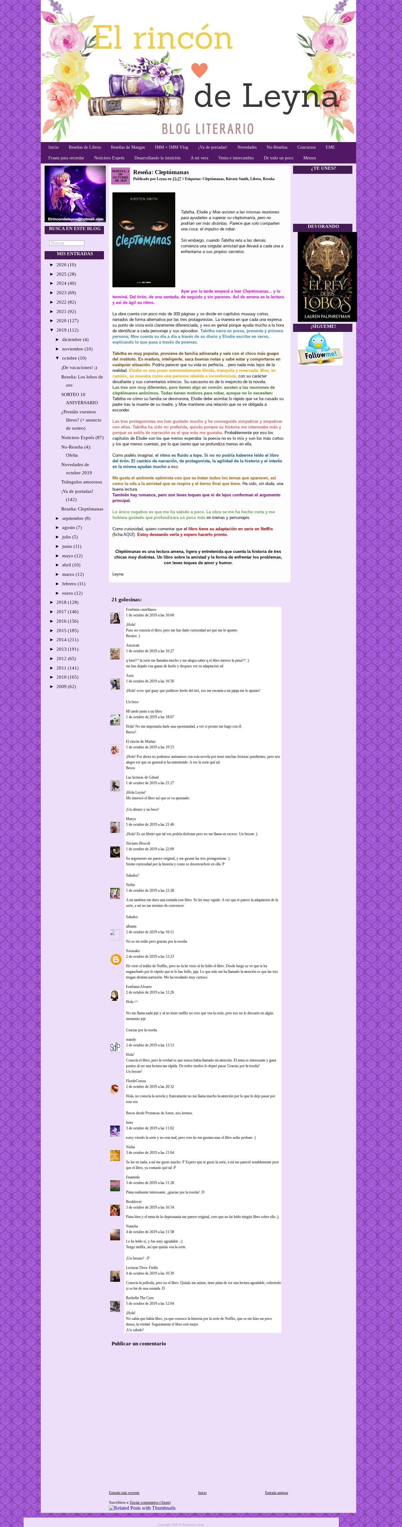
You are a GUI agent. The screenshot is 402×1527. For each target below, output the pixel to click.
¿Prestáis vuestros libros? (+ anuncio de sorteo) (81, 420)
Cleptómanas (213, 179)
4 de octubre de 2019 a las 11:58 (150, 1232)
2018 (62, 602)
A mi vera (199, 158)
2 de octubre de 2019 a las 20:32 (150, 1086)
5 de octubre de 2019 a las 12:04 (150, 1303)
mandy (131, 1039)
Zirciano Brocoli (138, 843)
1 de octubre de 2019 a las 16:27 (150, 651)
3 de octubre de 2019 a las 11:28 (150, 1183)
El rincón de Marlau (140, 741)
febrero (70, 583)
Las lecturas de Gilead (142, 777)
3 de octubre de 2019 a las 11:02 (150, 1128)
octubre (70, 358)
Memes (309, 158)
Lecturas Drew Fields (142, 1267)
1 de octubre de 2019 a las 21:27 (150, 783)
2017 (62, 611)
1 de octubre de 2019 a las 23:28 (150, 890)
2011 (62, 667)
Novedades (247, 147)
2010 (62, 677)
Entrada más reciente (124, 1493)
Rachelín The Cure (140, 1298)
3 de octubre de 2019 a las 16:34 (150, 1207)
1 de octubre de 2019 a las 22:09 (150, 849)
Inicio (53, 147)
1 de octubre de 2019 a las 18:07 (150, 717)
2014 (62, 639)
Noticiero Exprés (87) (82, 437)
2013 (62, 649)
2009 (62, 686)
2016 (62, 621)
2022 (62, 302)
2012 (62, 658)
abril (67, 564)
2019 (62, 330)
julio (67, 536)
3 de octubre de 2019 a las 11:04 (150, 1152)
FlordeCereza (136, 1081)
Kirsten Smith (237, 179)
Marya (131, 819)
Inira (129, 1122)
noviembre (73, 348)
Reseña (268, 179)
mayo (68, 555)
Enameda (132, 1177)
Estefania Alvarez (139, 986)
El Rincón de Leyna (191, 1524)
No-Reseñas (277, 147)
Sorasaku (133, 951)
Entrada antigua (276, 1493)
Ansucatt (132, 645)
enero (68, 593)
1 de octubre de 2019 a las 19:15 (150, 747)
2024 (62, 283)
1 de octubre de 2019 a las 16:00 (150, 615)
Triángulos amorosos (81, 481)
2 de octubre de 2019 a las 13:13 (150, 1045)
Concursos (306, 147)
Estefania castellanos (141, 609)
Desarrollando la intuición (157, 158)
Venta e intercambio (236, 158)
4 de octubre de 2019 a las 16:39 (150, 1273)
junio (67, 546)
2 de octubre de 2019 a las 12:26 (150, 992)
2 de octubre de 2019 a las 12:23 (150, 956)
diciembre (72, 339)
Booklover (134, 1201)
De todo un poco (278, 158)
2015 (62, 630)
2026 (62, 264)
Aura (129, 675)
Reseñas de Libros (85, 147)
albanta (131, 926)
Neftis (130, 885)
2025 (62, 274)
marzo (69, 574)
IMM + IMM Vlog (171, 147)
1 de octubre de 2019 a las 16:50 (150, 681)
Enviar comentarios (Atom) (150, 1502)
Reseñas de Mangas (128, 147)
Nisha (130, 1147)
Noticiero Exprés (109, 158)
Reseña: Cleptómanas (82, 508)
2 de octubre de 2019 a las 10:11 (150, 932)
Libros (255, 179)
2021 (62, 311)
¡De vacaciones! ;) (79, 367)
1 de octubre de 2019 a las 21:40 (150, 824)
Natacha (132, 1226)
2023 (62, 292)
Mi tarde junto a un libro (144, 711)
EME (330, 147)
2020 (62, 320)
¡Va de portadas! (212, 147)
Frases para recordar (66, 158)
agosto (69, 527)
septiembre (73, 518)
